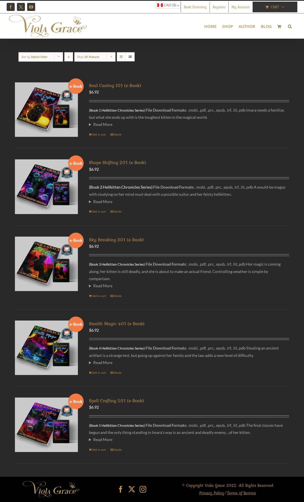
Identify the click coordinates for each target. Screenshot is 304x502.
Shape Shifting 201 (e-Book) (117, 162)
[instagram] (143, 489)
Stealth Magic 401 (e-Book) (116, 323)
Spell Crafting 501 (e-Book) (116, 400)
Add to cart (99, 135)
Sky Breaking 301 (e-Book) (116, 239)
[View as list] (130, 56)
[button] (290, 26)
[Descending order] (68, 56)
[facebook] (120, 489)
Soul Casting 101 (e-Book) (115, 85)
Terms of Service (241, 493)
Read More (102, 124)
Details (117, 135)
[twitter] (131, 489)
